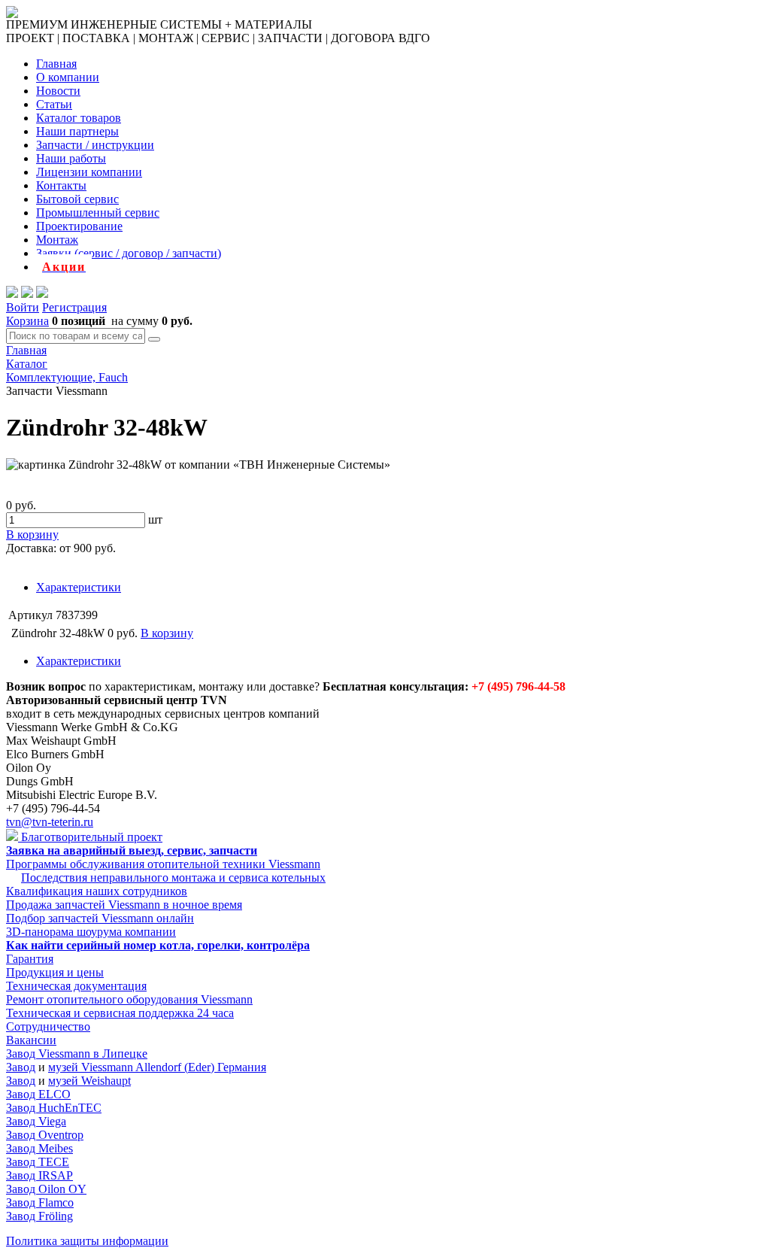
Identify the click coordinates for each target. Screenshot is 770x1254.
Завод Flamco (40, 1202)
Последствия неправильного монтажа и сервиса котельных (173, 877)
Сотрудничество (48, 1026)
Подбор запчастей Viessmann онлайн (100, 918)
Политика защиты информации (87, 1240)
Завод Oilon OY (46, 1189)
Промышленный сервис (97, 212)
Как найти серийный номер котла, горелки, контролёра (158, 945)
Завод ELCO (38, 1094)
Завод (20, 1067)
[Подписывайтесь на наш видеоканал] (12, 293)
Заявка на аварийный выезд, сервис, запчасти (131, 850)
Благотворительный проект (90, 836)
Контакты (61, 185)
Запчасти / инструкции (95, 144)
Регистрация (74, 307)
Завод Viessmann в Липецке (76, 1053)
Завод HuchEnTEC (54, 1107)
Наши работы (71, 158)
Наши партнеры (77, 131)
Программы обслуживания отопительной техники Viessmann (163, 864)
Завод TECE (37, 1161)
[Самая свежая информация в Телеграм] (42, 293)
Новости (58, 90)
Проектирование (79, 226)
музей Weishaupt (89, 1080)
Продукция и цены (55, 972)
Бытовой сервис (77, 199)
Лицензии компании (89, 171)
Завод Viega (36, 1121)
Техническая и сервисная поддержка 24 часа (120, 1013)
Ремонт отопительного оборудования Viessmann (129, 999)
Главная (56, 63)
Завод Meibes (39, 1148)
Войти (22, 307)
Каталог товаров (78, 117)
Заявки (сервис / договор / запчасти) (128, 253)
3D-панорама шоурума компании (91, 931)
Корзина (27, 320)
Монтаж (57, 239)
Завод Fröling (39, 1216)
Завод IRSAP (39, 1175)
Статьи (54, 104)
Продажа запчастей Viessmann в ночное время (124, 904)
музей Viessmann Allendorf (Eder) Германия (157, 1067)
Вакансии (31, 1040)
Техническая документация (76, 985)
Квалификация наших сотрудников (96, 891)
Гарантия (29, 958)
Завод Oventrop (44, 1134)
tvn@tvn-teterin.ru (49, 821)
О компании (67, 77)
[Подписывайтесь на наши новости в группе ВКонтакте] (27, 293)
